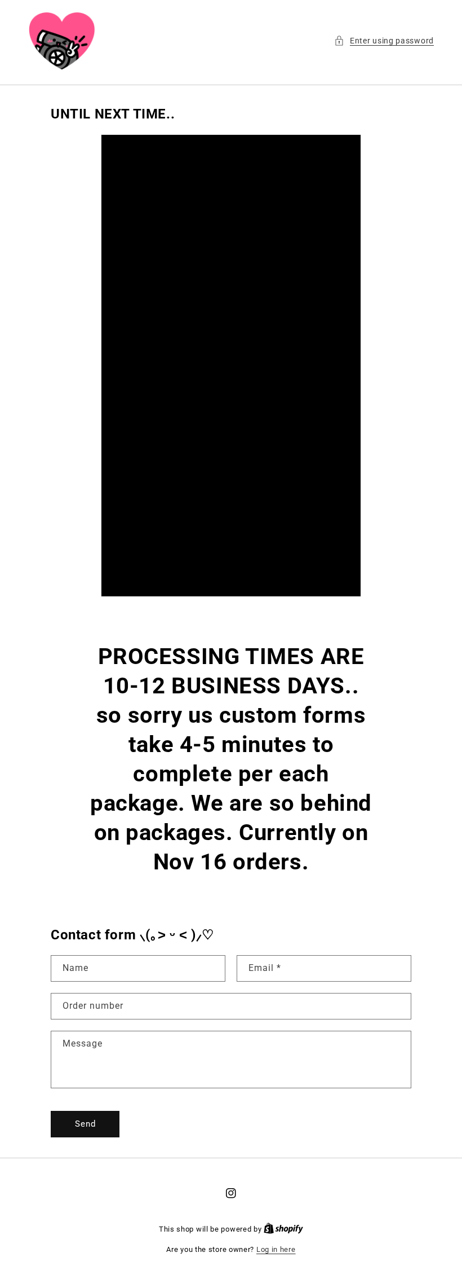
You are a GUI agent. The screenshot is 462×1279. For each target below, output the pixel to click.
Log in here (276, 1249)
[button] (384, 41)
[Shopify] (283, 1229)
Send (85, 1124)
